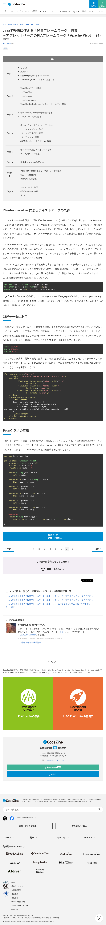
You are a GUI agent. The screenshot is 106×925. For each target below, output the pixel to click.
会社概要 (14, 897)
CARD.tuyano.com (28, 634)
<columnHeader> (29, 100)
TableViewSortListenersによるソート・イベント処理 (43, 104)
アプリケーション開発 (26, 11)
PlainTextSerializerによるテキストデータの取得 (41, 170)
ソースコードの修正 (29, 187)
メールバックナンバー (54, 760)
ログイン (54, 774)
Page (9, 73)
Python (76, 11)
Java (5, 49)
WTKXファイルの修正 (29, 153)
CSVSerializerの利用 (29, 191)
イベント (61, 837)
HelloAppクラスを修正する (32, 162)
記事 (32, 837)
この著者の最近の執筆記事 (29, 642)
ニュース (7, 837)
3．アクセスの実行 (30, 137)
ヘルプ (13, 882)
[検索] (5, 11)
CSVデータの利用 (28, 174)
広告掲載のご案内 (79, 826)
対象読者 (24, 71)
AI (12, 11)
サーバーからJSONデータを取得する (36, 112)
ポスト (88, 580)
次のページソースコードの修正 (53, 536)
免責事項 (14, 894)
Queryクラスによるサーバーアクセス (36, 125)
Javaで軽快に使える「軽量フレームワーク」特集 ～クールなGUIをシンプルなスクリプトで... (49, 604)
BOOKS (88, 837)
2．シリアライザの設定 (32, 133)
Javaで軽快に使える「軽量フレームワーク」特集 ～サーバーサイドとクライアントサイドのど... (50, 596)
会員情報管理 (16, 890)
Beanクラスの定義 (28, 178)
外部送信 (14, 909)
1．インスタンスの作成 (32, 129)
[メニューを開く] (4, 4)
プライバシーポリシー (19, 905)
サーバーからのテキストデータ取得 (35, 149)
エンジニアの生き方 (60, 11)
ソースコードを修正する (31, 116)
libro (61, 631)
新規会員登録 (54, 767)
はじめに (24, 67)
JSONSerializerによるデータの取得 (35, 141)
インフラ (44, 11)
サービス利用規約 (18, 901)
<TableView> (27, 92)
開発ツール (87, 11)
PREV (9, 549)
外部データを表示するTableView (34, 75)
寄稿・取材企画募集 (27, 826)
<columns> (27, 96)
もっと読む (10, 606)
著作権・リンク (17, 886)
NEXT (97, 549)
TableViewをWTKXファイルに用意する (37, 79)
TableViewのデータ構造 (30, 88)
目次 (53, 59)
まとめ (23, 195)
